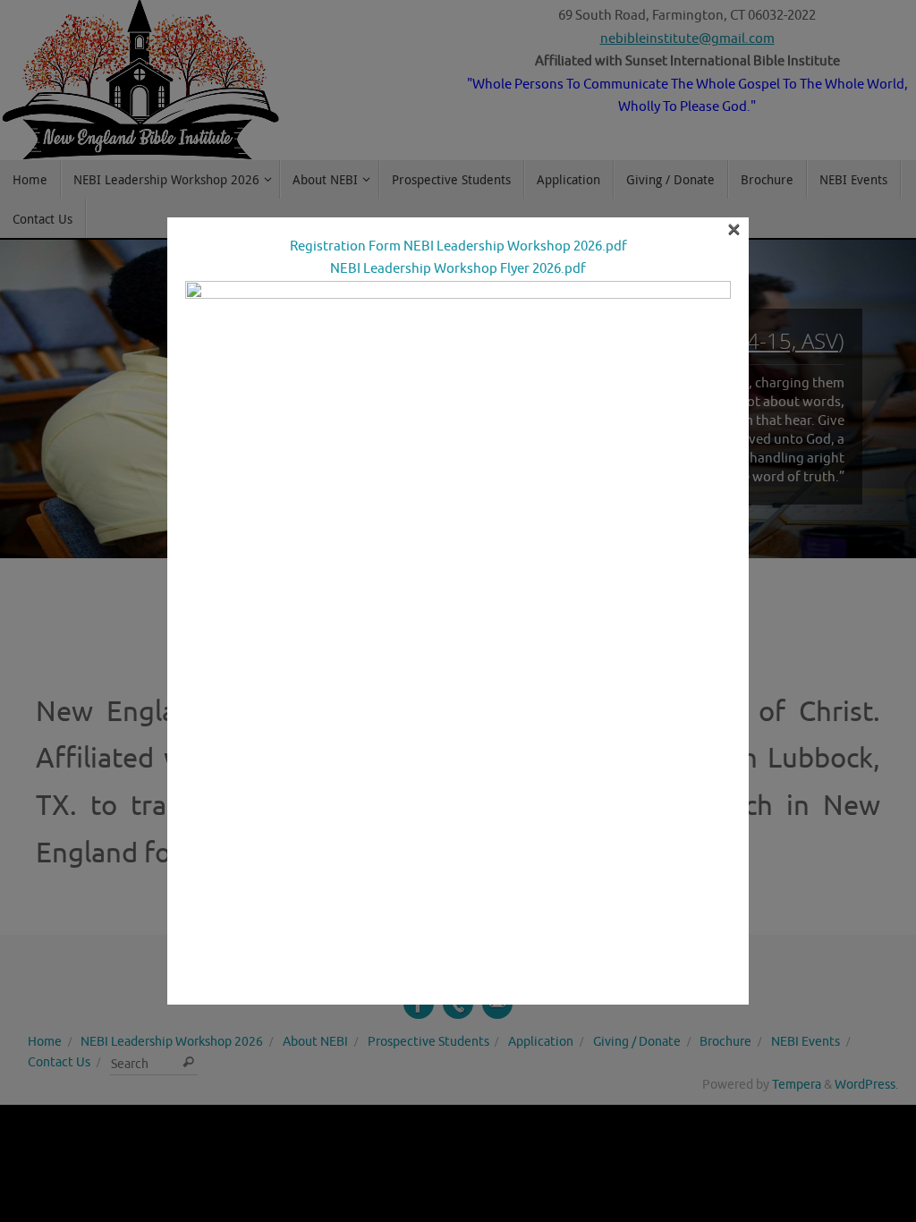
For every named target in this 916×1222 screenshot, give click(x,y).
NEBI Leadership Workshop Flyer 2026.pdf (458, 268)
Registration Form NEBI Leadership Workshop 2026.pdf (458, 246)
